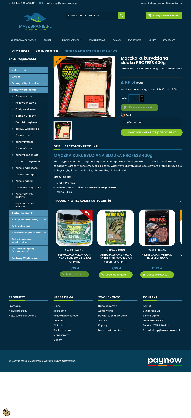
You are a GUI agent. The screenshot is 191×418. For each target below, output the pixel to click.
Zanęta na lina (24, 181)
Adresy (102, 320)
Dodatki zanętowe (26, 122)
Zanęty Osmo (23, 148)
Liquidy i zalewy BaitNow (24, 205)
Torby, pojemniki (22, 213)
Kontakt (150, 297)
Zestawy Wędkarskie (25, 258)
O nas (57, 306)
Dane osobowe (107, 306)
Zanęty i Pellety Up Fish (28, 187)
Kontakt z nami (62, 330)
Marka (166, 68)
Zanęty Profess (24, 142)
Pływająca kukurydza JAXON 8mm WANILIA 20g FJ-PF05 (74, 258)
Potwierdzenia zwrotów (112, 315)
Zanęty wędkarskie (24, 89)
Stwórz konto (174, 3)
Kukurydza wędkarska (28, 161)
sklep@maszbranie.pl (64, 3)
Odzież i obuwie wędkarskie (22, 240)
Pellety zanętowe (25, 102)
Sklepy (58, 340)
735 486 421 (28, 3)
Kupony (102, 325)
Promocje (15, 306)
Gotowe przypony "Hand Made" (23, 250)
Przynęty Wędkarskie (25, 83)
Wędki (16, 76)
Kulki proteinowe (25, 109)
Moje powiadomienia (111, 330)
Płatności (59, 325)
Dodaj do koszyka (138, 107)
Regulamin (60, 311)
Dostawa (59, 320)
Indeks (125, 68)
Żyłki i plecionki (21, 226)
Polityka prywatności (66, 315)
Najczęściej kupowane (22, 315)
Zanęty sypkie (23, 96)
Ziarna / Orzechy (25, 116)
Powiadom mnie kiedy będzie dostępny (151, 132)
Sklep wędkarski (22, 59)
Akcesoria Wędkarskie (26, 232)
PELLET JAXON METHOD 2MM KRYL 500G (157, 256)
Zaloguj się (154, 3)
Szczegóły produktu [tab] (82, 146)
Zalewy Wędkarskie (27, 129)
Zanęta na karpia (25, 174)
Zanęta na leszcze (26, 168)
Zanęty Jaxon (23, 135)
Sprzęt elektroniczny (25, 219)
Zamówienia (106, 311)
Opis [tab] (57, 146)
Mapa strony (61, 335)
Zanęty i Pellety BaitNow (24, 195)
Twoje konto (109, 297)
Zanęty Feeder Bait (26, 155)
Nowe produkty (18, 311)
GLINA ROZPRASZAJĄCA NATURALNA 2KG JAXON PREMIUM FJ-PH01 (116, 258)
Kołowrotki (19, 70)
